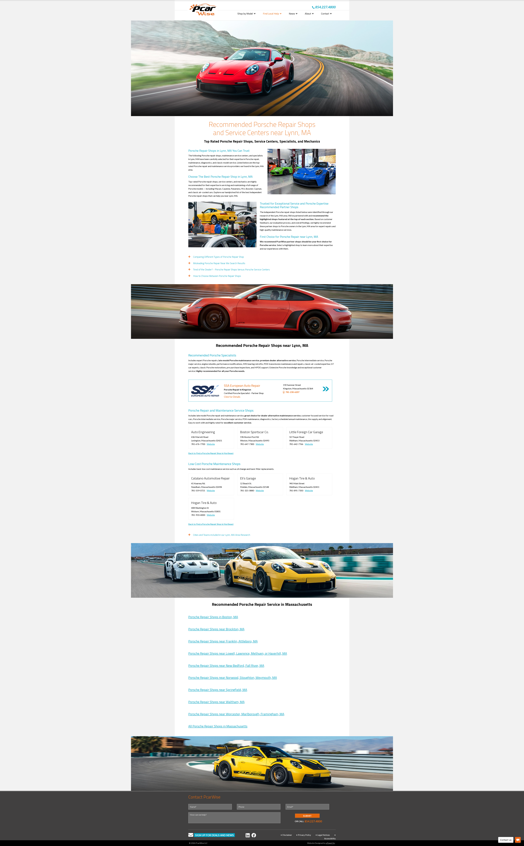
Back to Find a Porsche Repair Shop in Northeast (210, 453)
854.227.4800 (313, 821)
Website (211, 444)
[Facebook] (253, 835)
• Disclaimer (286, 835)
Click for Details (232, 396)
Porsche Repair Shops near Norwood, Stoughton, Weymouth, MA (232, 677)
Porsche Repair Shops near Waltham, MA (216, 701)
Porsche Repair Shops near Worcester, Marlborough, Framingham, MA (236, 713)
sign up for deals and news (214, 835)
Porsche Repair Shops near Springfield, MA (217, 689)
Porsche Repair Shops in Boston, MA (213, 616)
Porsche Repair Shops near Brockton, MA (216, 629)
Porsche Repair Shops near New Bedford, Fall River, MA (226, 665)
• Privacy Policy (303, 835)
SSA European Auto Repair (242, 385)
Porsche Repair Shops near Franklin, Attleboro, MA (223, 641)
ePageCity (330, 843)
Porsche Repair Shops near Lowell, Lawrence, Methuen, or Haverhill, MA (237, 653)
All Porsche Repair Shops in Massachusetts (217, 726)
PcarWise (203, 10)
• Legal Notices (322, 835)
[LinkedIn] (248, 835)
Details (325, 389)
